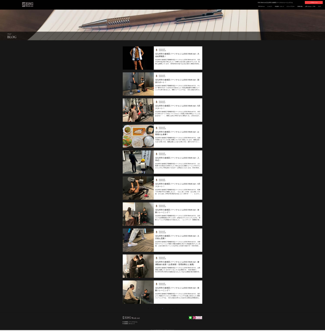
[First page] (148, 308)
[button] (190, 317)
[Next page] (173, 308)
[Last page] (176, 308)
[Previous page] (151, 308)
